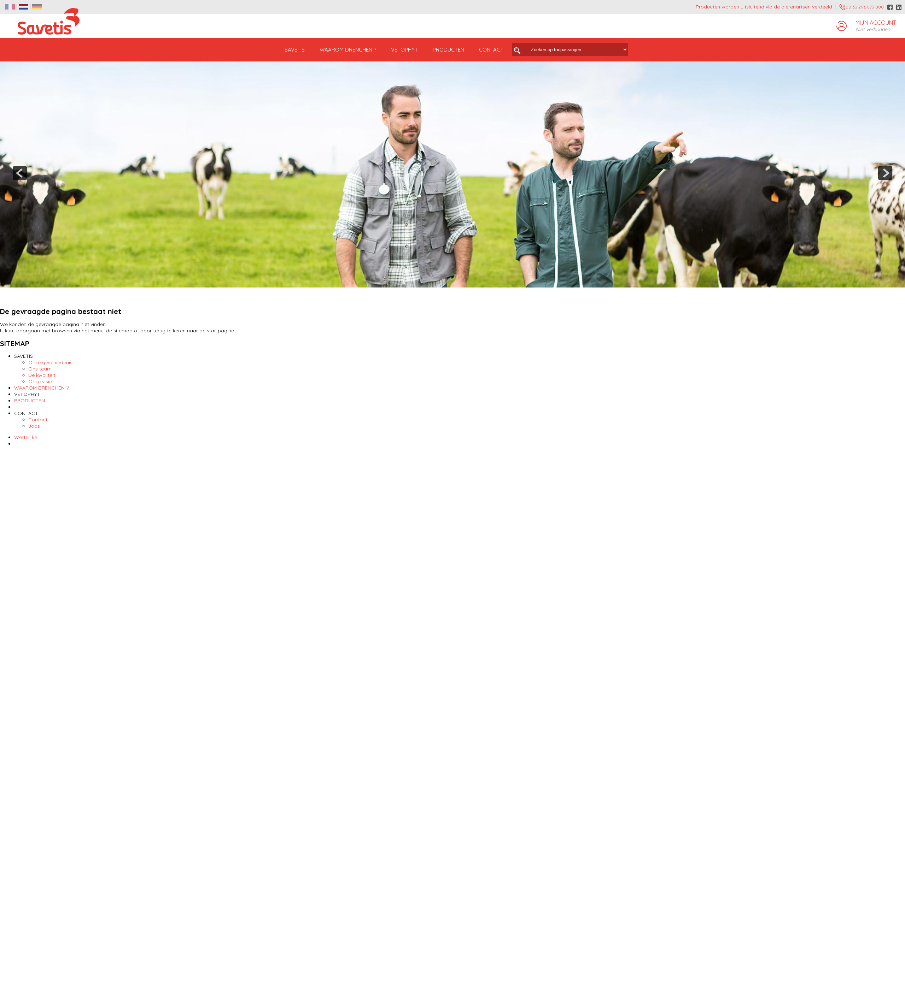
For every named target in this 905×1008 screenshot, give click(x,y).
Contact (37, 419)
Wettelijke (25, 437)
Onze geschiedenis (50, 362)
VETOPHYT (404, 49)
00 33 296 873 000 (865, 7)
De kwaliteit (41, 375)
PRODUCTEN (29, 400)
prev (19, 173)
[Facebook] (890, 7)
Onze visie (40, 381)
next (885, 173)
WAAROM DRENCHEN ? (348, 49)
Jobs (34, 426)
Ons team (40, 369)
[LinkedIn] (898, 7)
